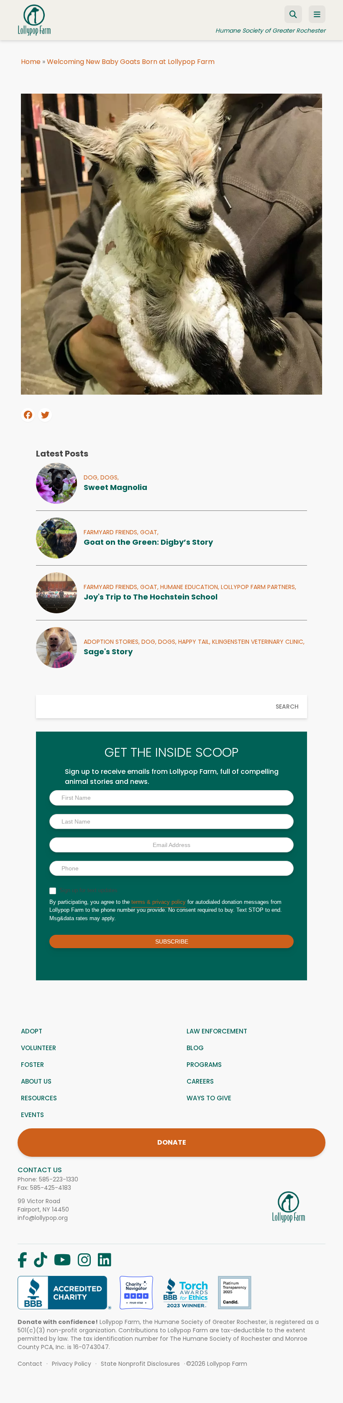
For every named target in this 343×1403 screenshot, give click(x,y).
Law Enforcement (217, 1031)
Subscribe (171, 941)
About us (36, 1081)
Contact (30, 1364)
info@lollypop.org (43, 1218)
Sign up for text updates (88, 890)
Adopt (31, 1031)
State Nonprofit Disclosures (140, 1364)
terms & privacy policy (158, 902)
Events (32, 1114)
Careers (200, 1081)
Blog (195, 1047)
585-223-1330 (58, 1179)
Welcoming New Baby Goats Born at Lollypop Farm (131, 61)
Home (31, 61)
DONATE (171, 1142)
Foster (32, 1064)
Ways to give (209, 1098)
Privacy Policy (71, 1364)
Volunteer (38, 1047)
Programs (204, 1064)
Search (287, 706)
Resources (39, 1098)
